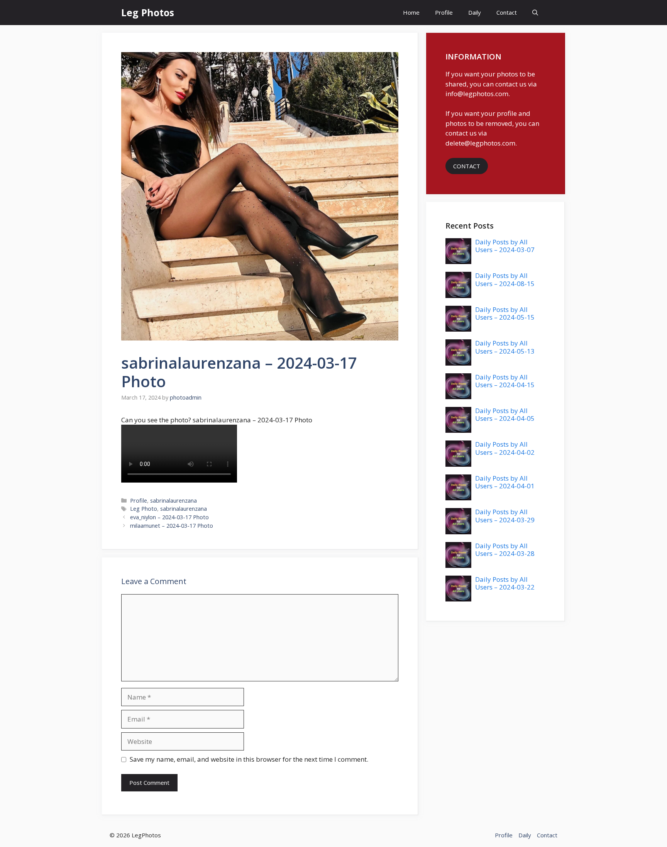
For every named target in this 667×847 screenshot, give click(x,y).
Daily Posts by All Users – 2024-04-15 (505, 381)
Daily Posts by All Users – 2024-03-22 (505, 583)
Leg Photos (147, 12)
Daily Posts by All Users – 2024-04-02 (505, 448)
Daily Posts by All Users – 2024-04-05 (505, 414)
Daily (474, 12)
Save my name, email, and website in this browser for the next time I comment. (249, 759)
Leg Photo (143, 508)
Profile (444, 12)
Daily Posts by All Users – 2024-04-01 (505, 482)
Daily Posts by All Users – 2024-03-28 (505, 549)
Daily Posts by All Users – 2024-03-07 (505, 245)
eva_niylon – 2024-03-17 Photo (169, 517)
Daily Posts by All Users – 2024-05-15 (505, 313)
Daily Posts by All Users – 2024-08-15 (505, 279)
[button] (535, 12)
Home (411, 12)
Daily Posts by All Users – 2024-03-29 (505, 515)
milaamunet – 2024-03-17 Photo (171, 525)
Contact (506, 12)
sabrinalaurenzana (173, 500)
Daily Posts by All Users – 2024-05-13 (505, 347)
